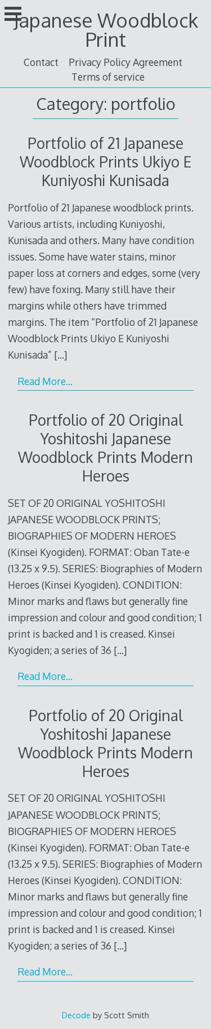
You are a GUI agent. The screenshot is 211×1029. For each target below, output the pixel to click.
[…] (60, 354)
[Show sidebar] (13, 14)
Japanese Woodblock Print (106, 29)
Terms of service (108, 76)
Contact (41, 62)
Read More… (45, 381)
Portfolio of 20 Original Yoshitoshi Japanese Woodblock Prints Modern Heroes (105, 447)
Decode (76, 1015)
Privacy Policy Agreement (125, 62)
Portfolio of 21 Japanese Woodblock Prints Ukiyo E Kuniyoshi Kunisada (106, 161)
